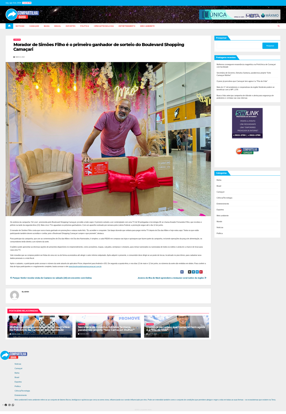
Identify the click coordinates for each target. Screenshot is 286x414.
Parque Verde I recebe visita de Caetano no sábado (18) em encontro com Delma (52, 278)
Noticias (20, 26)
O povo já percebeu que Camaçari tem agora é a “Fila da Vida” (175, 328)
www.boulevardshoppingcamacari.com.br (85, 266)
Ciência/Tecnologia (104, 26)
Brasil (57, 26)
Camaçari (34, 26)
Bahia (47, 26)
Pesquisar (221, 38)
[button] (279, 26)
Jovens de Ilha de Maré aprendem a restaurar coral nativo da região (171, 278)
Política (84, 26)
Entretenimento (127, 26)
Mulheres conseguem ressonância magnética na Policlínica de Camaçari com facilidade (39, 328)
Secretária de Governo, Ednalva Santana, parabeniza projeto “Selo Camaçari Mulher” (106, 328)
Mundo (219, 221)
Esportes (70, 26)
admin (26, 292)
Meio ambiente (147, 26)
